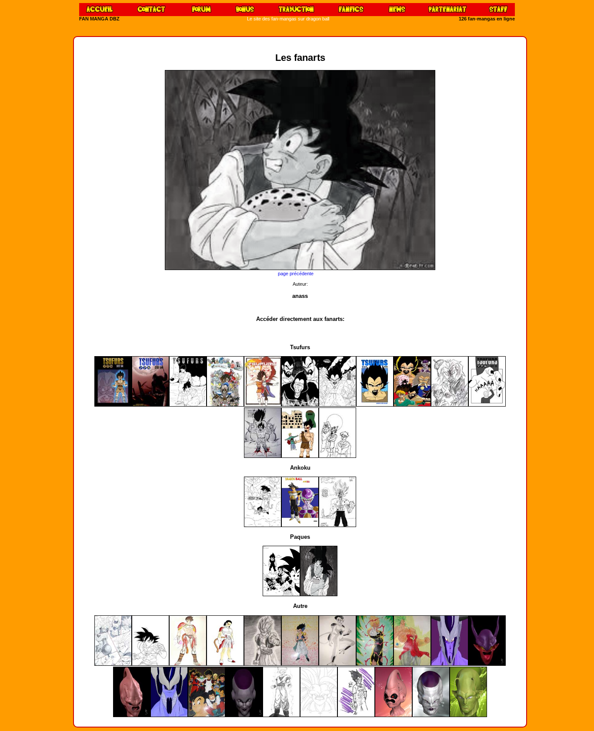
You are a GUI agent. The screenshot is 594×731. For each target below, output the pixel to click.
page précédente (296, 273)
